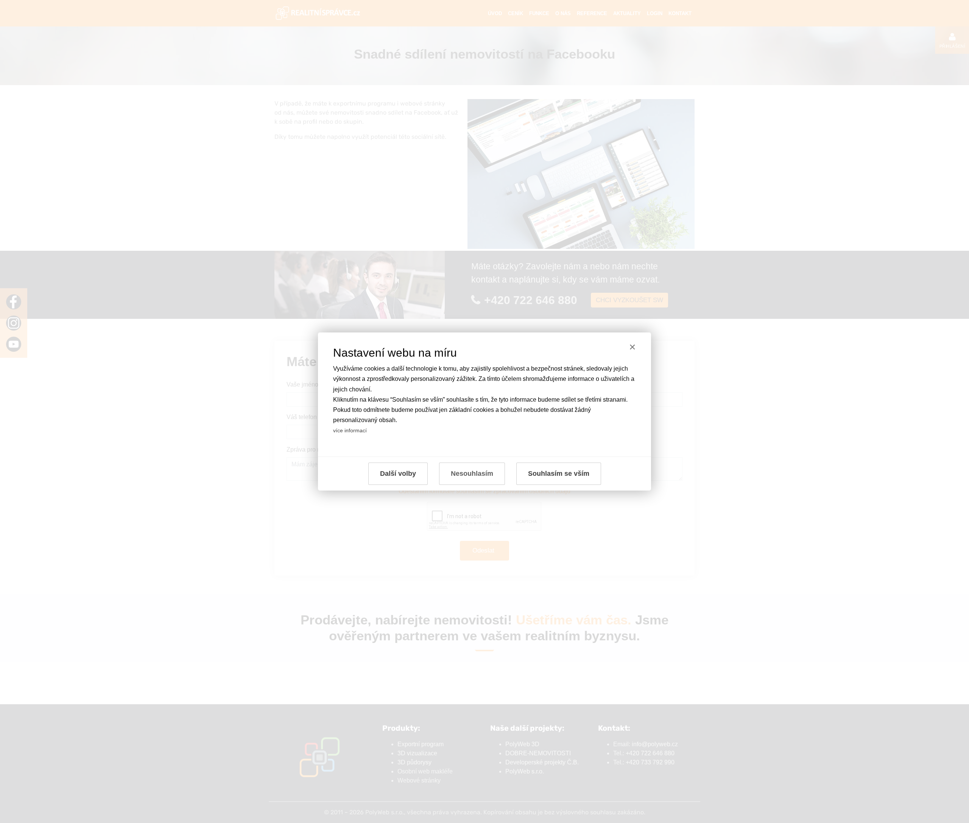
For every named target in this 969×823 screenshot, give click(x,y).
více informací (350, 430)
